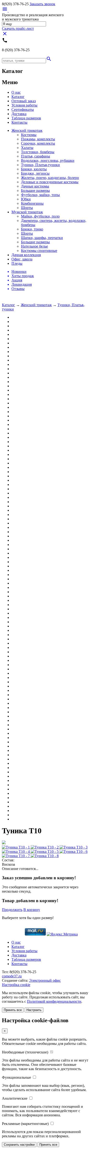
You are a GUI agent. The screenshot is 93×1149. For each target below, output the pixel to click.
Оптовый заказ (23, 101)
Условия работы (24, 105)
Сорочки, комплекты (38, 143)
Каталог (18, 97)
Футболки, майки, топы (40, 195)
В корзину (31, 910)
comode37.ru (12, 976)
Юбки (26, 199)
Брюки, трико (32, 229)
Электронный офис (45, 980)
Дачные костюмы (35, 186)
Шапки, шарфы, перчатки (42, 238)
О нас (16, 92)
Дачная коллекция (26, 255)
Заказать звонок (42, 4)
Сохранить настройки (19, 1144)
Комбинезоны (32, 203)
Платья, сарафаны (35, 156)
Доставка (18, 114)
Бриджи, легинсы (35, 173)
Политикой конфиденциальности (54, 1001)
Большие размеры (35, 190)
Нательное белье (34, 246)
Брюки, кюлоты (34, 169)
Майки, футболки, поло (40, 216)
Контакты (19, 122)
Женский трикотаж (26, 130)
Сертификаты (22, 109)
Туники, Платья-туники (40, 165)
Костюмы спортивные (39, 251)
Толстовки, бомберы (37, 152)
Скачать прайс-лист (18, 28)
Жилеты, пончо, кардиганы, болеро (50, 178)
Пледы (16, 263)
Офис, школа (21, 259)
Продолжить (12, 910)
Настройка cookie (16, 985)
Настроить (33, 1010)
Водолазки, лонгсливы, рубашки (47, 160)
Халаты (27, 148)
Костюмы (28, 135)
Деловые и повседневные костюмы (49, 182)
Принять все (13, 1010)
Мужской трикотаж (27, 212)
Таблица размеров (26, 118)
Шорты (27, 208)
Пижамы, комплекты (38, 139)
